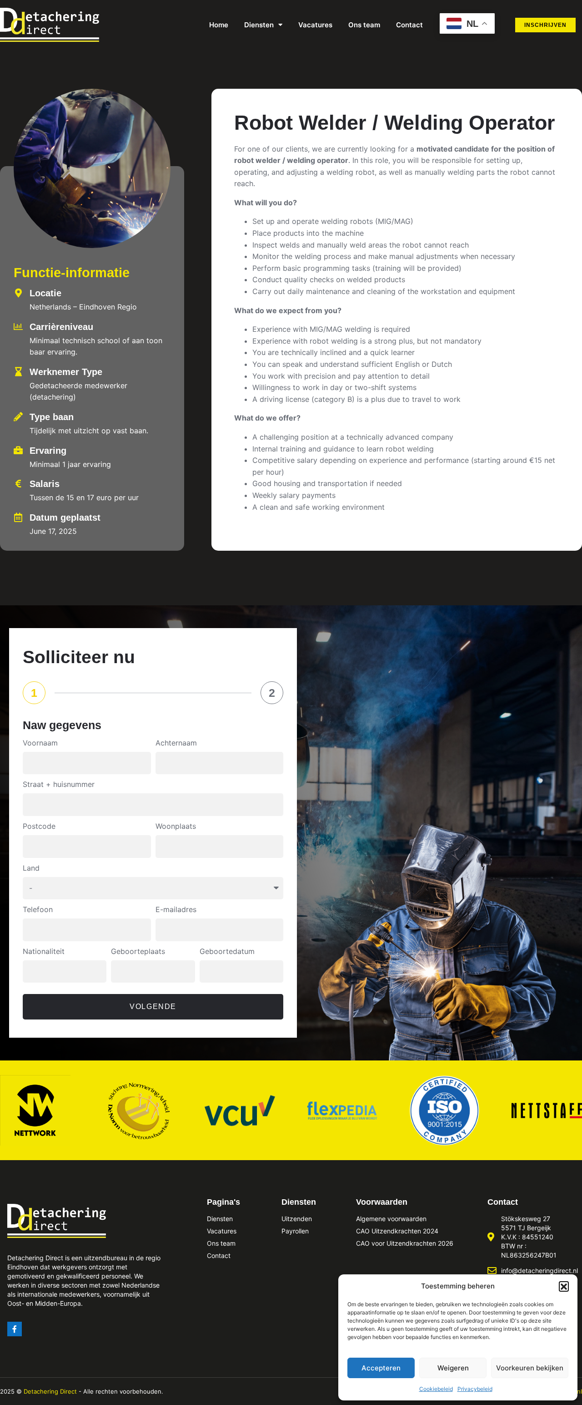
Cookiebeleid (436, 1388)
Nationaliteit (44, 951)
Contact (409, 24)
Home (218, 24)
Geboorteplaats (138, 951)
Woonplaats (176, 826)
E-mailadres (176, 909)
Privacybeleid (474, 1388)
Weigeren (453, 1368)
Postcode (39, 826)
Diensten (259, 24)
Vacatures (315, 24)
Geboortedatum (227, 951)
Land (31, 867)
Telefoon (38, 909)
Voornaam (40, 742)
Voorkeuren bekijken (529, 1368)
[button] (563, 1286)
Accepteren (381, 1368)
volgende (153, 1006)
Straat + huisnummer (59, 784)
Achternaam (176, 742)
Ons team (364, 24)
